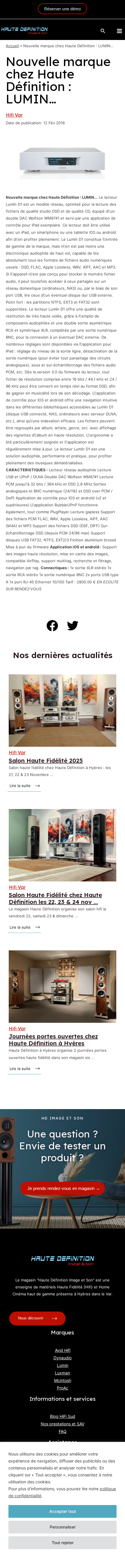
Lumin (62, 1365)
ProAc (62, 1387)
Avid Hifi (62, 1350)
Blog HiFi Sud (62, 1416)
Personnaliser (63, 1526)
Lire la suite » (21, 785)
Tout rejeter (63, 1542)
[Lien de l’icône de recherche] (103, 31)
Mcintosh (62, 1380)
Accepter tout (62, 1511)
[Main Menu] (119, 30)
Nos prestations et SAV (62, 1423)
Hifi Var (14, 115)
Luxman (62, 1372)
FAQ (63, 1431)
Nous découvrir (31, 1318)
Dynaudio (62, 1357)
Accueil (12, 45)
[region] (62, 1498)
